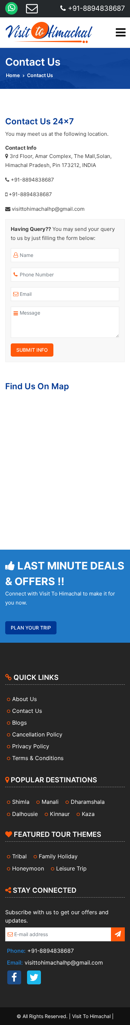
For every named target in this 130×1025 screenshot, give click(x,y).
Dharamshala (88, 801)
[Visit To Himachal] (48, 32)
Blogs (19, 722)
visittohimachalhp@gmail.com (64, 962)
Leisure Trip (71, 868)
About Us (24, 698)
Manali (50, 801)
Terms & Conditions (37, 758)
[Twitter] (34, 977)
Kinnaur (60, 813)
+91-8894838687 (95, 8)
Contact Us (27, 710)
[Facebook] (14, 977)
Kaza (88, 813)
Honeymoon (28, 868)
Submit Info (32, 350)
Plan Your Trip (31, 628)
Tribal (19, 856)
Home (13, 75)
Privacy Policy (30, 746)
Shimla (20, 801)
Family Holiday (58, 856)
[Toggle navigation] (120, 32)
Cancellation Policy (37, 734)
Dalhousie (25, 813)
